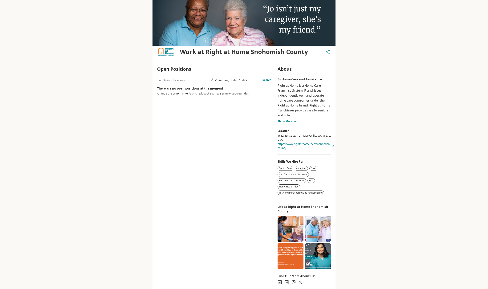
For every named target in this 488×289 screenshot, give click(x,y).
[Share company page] (328, 52)
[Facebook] (286, 282)
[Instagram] (293, 282)
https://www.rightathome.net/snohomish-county (304, 146)
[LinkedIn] (280, 282)
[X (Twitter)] (300, 282)
